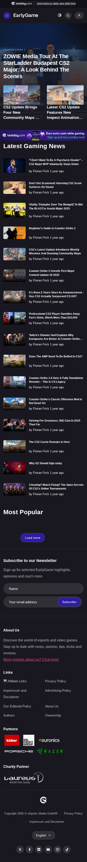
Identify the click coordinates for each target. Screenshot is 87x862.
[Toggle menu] (6, 15)
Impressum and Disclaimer (46, 821)
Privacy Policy (55, 681)
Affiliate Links (17, 681)
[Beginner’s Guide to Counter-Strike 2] (14, 233)
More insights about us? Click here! (31, 659)
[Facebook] (29, 849)
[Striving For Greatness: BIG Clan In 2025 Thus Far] (14, 425)
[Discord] (38, 849)
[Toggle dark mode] (59, 15)
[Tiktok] (66, 849)
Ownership (53, 715)
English (41, 835)
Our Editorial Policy (17, 706)
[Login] (79, 15)
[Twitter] (20, 849)
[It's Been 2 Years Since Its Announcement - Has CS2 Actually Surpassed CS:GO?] (14, 297)
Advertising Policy (58, 690)
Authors (9, 715)
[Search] (68, 15)
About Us (52, 706)
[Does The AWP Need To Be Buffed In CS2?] (14, 361)
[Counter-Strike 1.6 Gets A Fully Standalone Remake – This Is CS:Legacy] (14, 382)
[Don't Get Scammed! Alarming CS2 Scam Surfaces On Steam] (14, 187)
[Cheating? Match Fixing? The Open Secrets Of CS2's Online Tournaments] (14, 489)
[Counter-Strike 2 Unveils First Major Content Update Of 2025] (14, 275)
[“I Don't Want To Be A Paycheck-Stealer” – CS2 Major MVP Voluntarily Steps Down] (14, 165)
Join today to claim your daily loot (56, 3)
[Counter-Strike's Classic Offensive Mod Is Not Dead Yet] (14, 404)
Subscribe (69, 602)
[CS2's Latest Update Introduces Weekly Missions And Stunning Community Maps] (14, 254)
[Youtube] (48, 849)
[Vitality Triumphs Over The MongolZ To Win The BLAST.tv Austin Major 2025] (14, 210)
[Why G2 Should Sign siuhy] (14, 468)
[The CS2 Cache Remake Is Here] (14, 446)
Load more (32, 537)
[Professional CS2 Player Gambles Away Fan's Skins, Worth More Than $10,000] (14, 318)
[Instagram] (57, 849)
